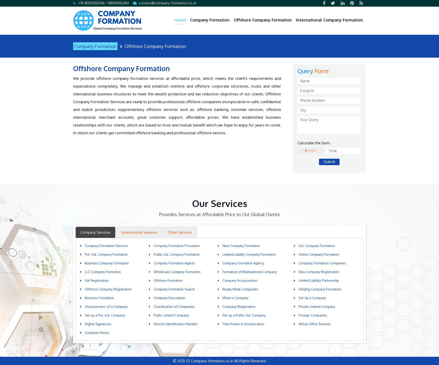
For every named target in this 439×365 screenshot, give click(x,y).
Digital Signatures (98, 324)
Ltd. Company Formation (317, 246)
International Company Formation (329, 19)
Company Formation (210, 19)
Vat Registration (97, 280)
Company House (97, 333)
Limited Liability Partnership (319, 280)
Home (180, 19)
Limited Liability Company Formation (249, 254)
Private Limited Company (317, 307)
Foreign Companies (313, 315)
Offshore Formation (168, 280)
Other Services (180, 232)
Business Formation (99, 298)
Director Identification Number (176, 324)
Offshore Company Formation (263, 19)
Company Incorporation (239, 280)
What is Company (235, 298)
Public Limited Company (171, 315)
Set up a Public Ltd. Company (244, 315)
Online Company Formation (319, 254)
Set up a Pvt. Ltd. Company (105, 315)
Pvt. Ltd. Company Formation (106, 254)
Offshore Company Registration (108, 289)
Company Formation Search (174, 289)
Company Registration (238, 307)
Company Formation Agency (243, 263)
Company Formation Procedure (177, 246)
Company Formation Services (106, 246)
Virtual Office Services (315, 324)
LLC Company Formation (103, 272)
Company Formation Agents (174, 263)
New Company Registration (319, 272)
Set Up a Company (312, 298)
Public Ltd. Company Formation (177, 254)
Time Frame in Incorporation (243, 324)
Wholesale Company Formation (177, 272)
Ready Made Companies (240, 289)
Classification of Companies (174, 307)
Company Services (95, 232)
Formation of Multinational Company (249, 272)
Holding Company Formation (320, 289)
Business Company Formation (107, 263)
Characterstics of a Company (106, 307)
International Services (139, 232)
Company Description (169, 298)
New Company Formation (241, 246)
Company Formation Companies (322, 263)
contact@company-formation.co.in (167, 3)
